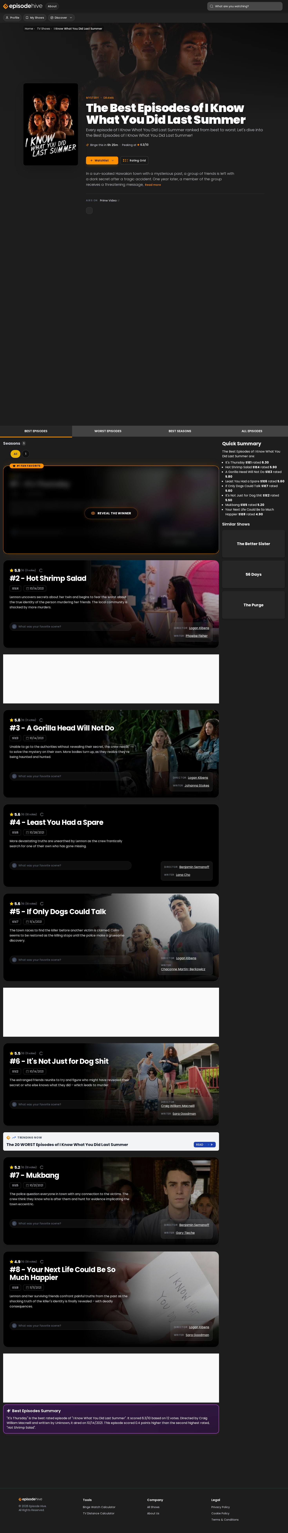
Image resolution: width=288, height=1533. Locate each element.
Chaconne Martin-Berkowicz (183, 969)
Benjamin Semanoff (194, 867)
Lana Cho (183, 875)
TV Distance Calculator (98, 1513)
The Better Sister (253, 544)
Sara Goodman (184, 1113)
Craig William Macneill (178, 1106)
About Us (153, 1513)
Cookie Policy (220, 1513)
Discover (61, 18)
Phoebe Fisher (197, 636)
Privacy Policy (220, 1507)
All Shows (153, 1507)
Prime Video (108, 200)
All (15, 454)
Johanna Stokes (197, 785)
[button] (70, 629)
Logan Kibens (199, 628)
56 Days (253, 574)
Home (29, 29)
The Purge (254, 605)
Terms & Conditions (225, 1520)
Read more (153, 185)
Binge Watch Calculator (99, 1507)
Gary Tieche (185, 1233)
